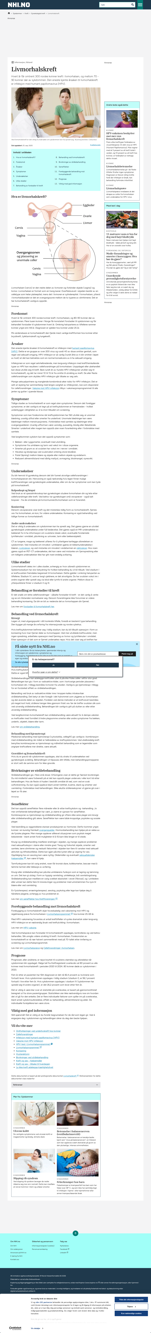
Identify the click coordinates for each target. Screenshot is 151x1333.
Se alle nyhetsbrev (23, 662)
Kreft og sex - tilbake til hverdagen (33, 1064)
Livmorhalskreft (69, 1076)
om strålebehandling (30, 726)
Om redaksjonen (16, 1249)
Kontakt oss (14, 1259)
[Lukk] (137, 644)
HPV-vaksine (29, 927)
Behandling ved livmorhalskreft (72, 157)
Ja (53, 665)
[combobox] (112, 4)
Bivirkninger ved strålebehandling (32, 1057)
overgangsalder (47, 830)
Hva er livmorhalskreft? (25, 157)
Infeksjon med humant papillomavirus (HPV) (37, 1037)
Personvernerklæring (39, 1249)
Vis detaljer (35, 1328)
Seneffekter (64, 167)
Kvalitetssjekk (95, 145)
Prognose (63, 179)
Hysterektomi (22, 1054)
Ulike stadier (21, 181)
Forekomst (20, 162)
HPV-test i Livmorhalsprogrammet (33, 1044)
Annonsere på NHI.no (18, 1253)
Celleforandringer (24, 1034)
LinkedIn (63, 1253)
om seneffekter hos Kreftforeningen (37, 899)
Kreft (26, 13)
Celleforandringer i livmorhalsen (59, 948)
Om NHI (13, 1246)
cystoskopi (24, 548)
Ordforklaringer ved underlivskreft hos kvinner (38, 1031)
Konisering (21, 1050)
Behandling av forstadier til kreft (29, 186)
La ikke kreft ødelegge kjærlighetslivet (34, 1067)
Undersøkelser (22, 176)
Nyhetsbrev (64, 1246)
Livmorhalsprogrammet (58, 914)
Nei (97, 665)
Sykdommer (17, 13)
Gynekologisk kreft (38, 13)
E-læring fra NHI (16, 1256)
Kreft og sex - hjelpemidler (29, 1060)
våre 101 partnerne (44, 1302)
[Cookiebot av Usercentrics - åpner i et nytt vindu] (15, 1328)
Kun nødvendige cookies (131, 1313)
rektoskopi (82, 548)
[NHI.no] (9, 13)
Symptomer (21, 171)
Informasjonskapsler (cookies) (43, 1246)
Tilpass (130, 1307)
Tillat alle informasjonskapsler (131, 1300)
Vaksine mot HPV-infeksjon (45, 388)
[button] (140, 4)
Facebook (63, 1249)
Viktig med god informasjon (70, 184)
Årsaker (19, 167)
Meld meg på (127, 654)
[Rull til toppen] (75, 1233)
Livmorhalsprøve (31, 948)
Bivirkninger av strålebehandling (72, 162)
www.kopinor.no (92, 1283)
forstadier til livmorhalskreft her (38, 606)
